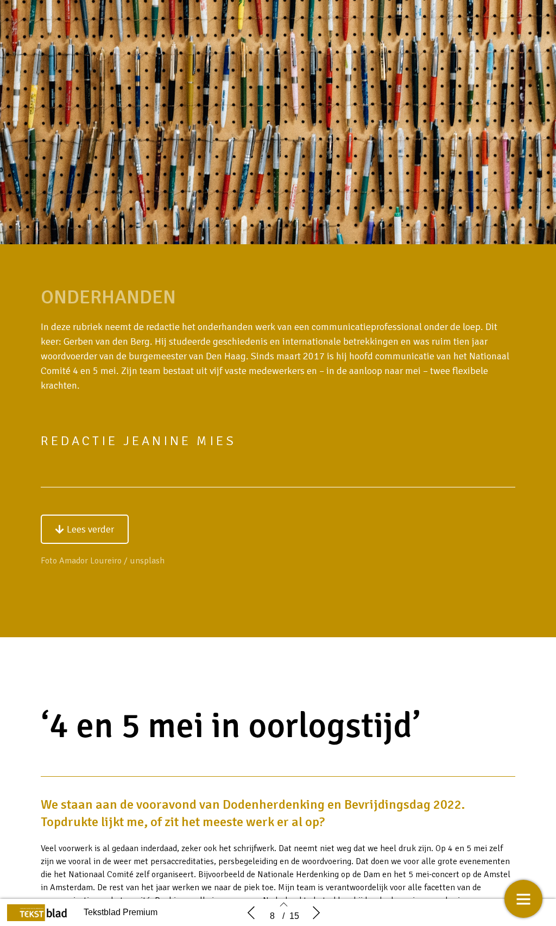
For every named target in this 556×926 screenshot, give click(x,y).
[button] (85, 529)
